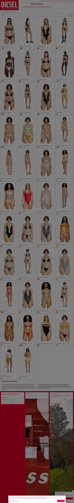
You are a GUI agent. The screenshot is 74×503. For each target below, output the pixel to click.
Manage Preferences (28, 498)
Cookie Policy (44, 498)
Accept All (61, 500)
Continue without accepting (13, 500)
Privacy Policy (38, 498)
